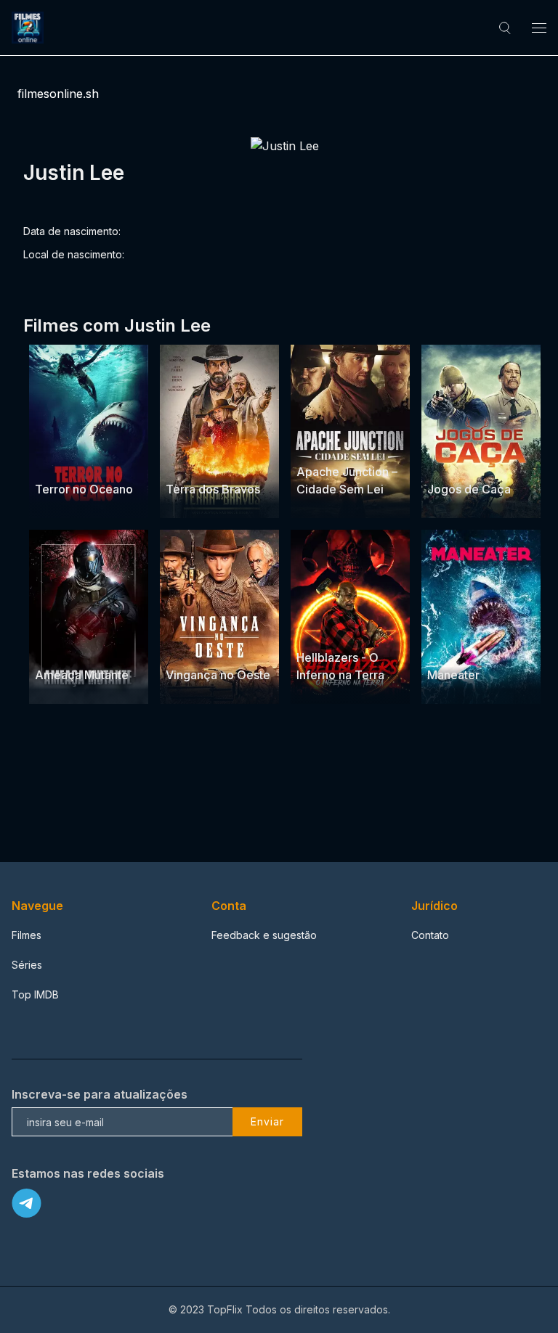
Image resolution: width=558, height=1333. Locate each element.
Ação (180, 461)
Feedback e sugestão (264, 935)
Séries (27, 965)
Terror (104, 461)
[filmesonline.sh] (30, 28)
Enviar (267, 1121)
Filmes (26, 935)
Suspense (59, 461)
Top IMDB (35, 994)
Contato (430, 935)
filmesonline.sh (58, 93)
